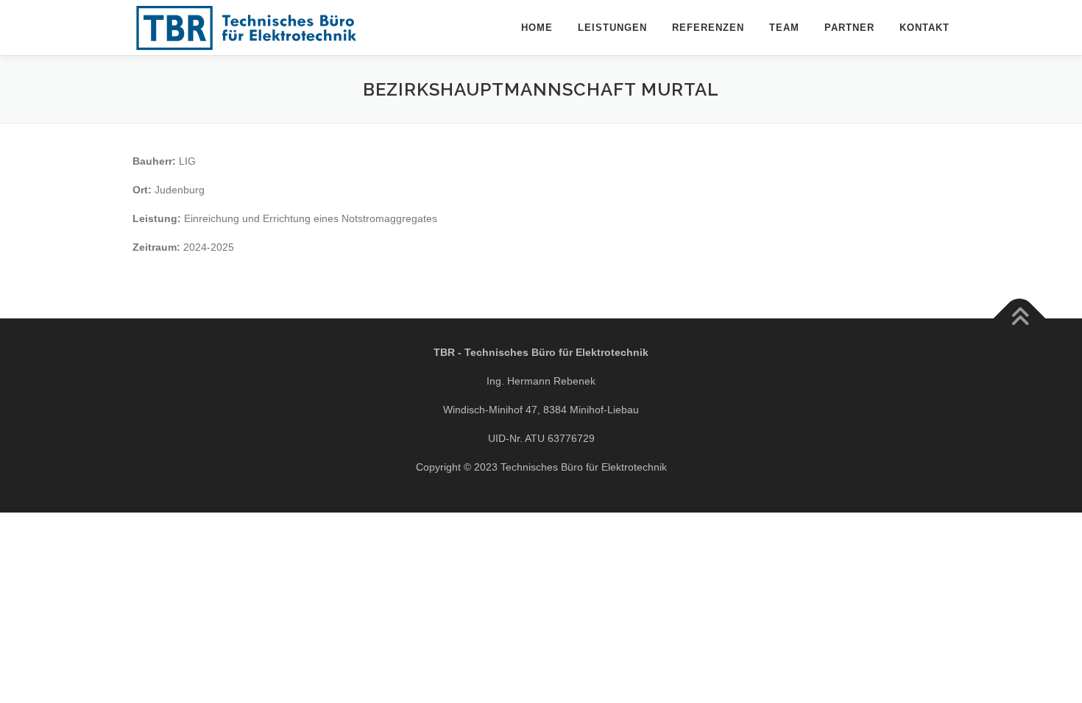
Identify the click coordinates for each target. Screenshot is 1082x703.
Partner (849, 27)
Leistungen (612, 27)
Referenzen (708, 27)
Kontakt (924, 27)
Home (537, 27)
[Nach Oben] (1020, 319)
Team (784, 27)
